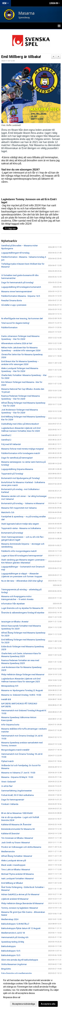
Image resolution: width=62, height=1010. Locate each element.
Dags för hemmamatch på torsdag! (17, 282)
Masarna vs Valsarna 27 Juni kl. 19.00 (18, 772)
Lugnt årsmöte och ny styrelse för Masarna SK (22, 608)
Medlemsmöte (8, 851)
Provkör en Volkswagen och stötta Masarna (21, 847)
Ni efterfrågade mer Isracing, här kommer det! (22, 318)
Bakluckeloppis (8, 946)
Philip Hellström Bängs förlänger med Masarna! (22, 674)
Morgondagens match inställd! (15, 750)
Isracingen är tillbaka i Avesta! (14, 621)
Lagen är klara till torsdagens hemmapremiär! (22, 555)
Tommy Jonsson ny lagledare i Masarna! (19, 908)
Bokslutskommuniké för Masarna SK (18, 829)
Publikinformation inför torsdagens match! (20, 453)
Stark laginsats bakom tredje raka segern (20, 524)
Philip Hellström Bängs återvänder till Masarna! (22, 903)
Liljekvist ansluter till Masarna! (14, 899)
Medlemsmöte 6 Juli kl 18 (13, 933)
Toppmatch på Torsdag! (12, 473)
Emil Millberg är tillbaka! (21, 57)
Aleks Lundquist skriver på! (13, 860)
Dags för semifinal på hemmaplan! (17, 458)
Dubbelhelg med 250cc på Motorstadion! (20, 424)
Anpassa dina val (11, 997)
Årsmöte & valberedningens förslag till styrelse (22, 612)
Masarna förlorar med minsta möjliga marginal (22, 449)
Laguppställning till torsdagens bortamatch (21, 287)
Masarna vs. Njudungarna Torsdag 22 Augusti (22, 690)
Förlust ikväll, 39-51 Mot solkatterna (17, 795)
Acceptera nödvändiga (23, 1004)
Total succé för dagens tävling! (15, 323)
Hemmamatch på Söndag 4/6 (14, 937)
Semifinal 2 (6, 435)
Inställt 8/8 (6, 699)
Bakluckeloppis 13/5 (10, 951)
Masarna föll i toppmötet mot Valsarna (19, 508)
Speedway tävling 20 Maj (12, 942)
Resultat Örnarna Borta (11, 300)
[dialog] (31, 992)
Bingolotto (6, 969)
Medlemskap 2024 (9, 919)
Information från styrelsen (13, 603)
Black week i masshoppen (13, 865)
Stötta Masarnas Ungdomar (14, 964)
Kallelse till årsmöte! (10, 833)
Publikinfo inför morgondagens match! (19, 551)
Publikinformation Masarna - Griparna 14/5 (20, 296)
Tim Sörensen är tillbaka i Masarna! (17, 838)
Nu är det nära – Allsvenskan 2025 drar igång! (22, 581)
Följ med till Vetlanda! (11, 444)
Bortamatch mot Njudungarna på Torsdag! (20, 478)
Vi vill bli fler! (7, 786)
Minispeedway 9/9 (9, 686)
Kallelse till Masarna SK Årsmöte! (16, 824)
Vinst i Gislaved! (8, 781)
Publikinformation (9, 327)
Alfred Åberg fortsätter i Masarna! (16, 856)
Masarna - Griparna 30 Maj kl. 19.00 (17, 777)
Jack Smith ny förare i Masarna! (15, 842)
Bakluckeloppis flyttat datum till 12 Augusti (21, 928)
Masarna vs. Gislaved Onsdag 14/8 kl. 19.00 (21, 695)
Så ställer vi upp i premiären (13, 305)
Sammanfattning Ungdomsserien (16, 790)
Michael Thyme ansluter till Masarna (17, 874)
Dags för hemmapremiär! (12, 799)
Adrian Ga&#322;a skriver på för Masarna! (20, 894)
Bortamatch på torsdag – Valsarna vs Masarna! (22, 503)
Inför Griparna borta (10, 724)
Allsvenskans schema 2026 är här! (16, 343)
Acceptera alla (48, 1004)
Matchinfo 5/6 (7, 512)
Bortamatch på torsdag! (12, 533)
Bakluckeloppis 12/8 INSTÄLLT (15, 924)
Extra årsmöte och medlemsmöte (16, 973)
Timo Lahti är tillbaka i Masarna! (15, 869)
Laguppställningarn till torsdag (15, 253)
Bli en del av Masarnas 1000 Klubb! (17, 813)
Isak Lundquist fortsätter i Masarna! (17, 878)
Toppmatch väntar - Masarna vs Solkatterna (21, 528)
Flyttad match (7, 761)
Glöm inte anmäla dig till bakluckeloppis (19, 960)
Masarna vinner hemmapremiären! (16, 291)
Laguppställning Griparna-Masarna (17, 469)
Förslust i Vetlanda (9, 804)
